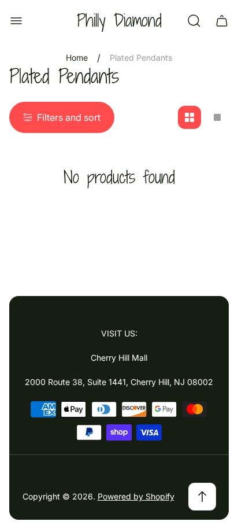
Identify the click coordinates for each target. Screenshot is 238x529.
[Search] (194, 21)
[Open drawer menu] (16, 21)
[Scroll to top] (202, 496)
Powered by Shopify (136, 496)
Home (77, 57)
